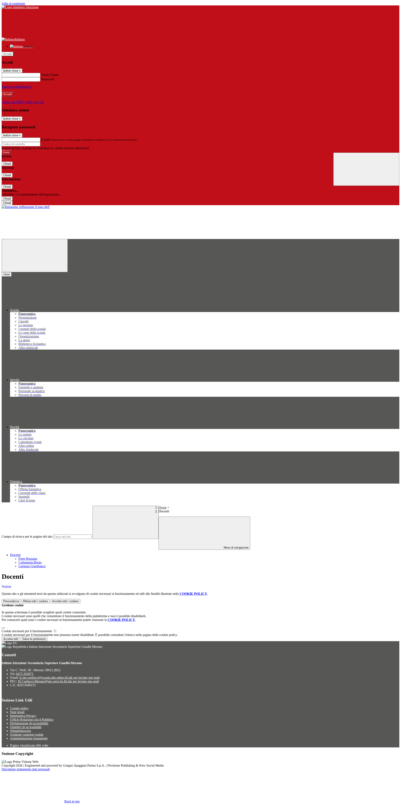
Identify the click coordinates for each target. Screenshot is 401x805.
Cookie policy (19, 708)
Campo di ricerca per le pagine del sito (27, 536)
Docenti (15, 555)
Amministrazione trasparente (29, 738)
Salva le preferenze (34, 639)
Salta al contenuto (13, 3)
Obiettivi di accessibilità (25, 727)
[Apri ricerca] (366, 169)
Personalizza (11, 601)
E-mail (45, 139)
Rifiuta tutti (35, 601)
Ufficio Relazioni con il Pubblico (31, 719)
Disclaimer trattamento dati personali (26, 769)
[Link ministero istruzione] (20, 7)
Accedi (7, 54)
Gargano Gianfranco (32, 566)
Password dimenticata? (17, 86)
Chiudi (7, 163)
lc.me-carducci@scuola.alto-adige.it (59, 677)
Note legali (17, 712)
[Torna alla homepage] (26, 207)
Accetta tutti (65, 601)
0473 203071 (24, 674)
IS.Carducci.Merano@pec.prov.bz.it (58, 681)
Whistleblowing (20, 731)
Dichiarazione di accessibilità (29, 723)
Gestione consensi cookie (26, 734)
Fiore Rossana (27, 558)
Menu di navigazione (236, 547)
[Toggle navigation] (35, 255)
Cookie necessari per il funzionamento (27, 631)
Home (163, 507)
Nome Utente (50, 75)
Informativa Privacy (23, 716)
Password (47, 79)
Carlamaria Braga (30, 562)
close (6, 274)
